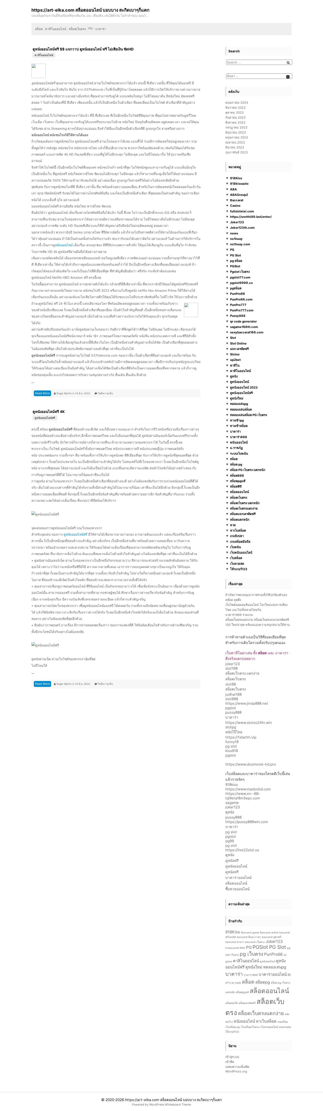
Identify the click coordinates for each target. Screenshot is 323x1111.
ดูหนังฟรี (232, 860)
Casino (235, 205)
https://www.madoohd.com (248, 789)
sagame (232, 802)
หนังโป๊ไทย (233, 732)
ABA (233, 189)
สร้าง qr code (233, 982)
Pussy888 (237, 316)
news (234, 233)
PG (90, 28)
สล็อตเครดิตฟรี (247, 1003)
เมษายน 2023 (235, 142)
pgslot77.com (240, 277)
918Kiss (236, 178)
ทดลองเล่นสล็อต (241, 409)
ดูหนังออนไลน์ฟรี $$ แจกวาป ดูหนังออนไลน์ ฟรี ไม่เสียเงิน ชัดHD (83, 49)
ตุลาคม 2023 (234, 112)
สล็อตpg (262, 982)
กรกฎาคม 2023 (236, 127)
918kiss (231, 784)
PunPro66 (237, 294)
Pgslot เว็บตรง (240, 271)
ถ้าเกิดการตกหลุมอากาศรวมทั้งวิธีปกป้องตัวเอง (256, 595)
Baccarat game (250, 932)
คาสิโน (235, 365)
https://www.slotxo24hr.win (248, 722)
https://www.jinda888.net (246, 703)
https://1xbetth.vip (240, 737)
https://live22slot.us (242, 850)
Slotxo (235, 354)
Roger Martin (64, 393)
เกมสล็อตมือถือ (240, 541)
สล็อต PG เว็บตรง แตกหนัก (247, 470)
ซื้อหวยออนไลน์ (237, 889)
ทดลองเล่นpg (239, 404)
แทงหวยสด (285, 1027)
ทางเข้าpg (237, 420)
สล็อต (39, 29)
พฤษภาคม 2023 (236, 137)
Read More (42, 393)
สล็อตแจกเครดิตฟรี (243, 514)
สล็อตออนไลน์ (239, 492)
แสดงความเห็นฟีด (237, 1067)
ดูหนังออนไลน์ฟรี (45, 418)
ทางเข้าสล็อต (239, 426)
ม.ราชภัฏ (236, 448)
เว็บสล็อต (236, 558)
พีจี (289, 975)
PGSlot (235, 266)
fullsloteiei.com (242, 211)
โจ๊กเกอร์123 (238, 569)
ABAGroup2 (239, 195)
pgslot (230, 708)
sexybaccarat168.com (246, 332)
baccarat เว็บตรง (255, 942)
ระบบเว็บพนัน (239, 453)
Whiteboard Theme (178, 1104)
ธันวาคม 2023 (235, 107)
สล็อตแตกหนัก (239, 519)
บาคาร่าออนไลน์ (238, 877)
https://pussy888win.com (246, 822)
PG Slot (235, 255)
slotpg (230, 727)
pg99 (229, 841)
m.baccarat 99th (235, 948)
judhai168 (233, 694)
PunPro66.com (241, 299)
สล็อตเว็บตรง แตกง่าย (242, 673)
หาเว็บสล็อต (238, 530)
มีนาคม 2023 (234, 147)
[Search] (288, 62)
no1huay (236, 239)
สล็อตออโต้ (231, 1003)
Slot (233, 338)
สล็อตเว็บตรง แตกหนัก (245, 503)
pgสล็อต (235, 288)
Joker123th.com (242, 227)
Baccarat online (269, 932)
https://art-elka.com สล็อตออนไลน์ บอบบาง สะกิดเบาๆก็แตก (173, 1100)
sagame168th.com (244, 327)
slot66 (230, 684)
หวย (233, 525)
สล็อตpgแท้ (237, 481)
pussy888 (233, 712)
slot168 (231, 668)
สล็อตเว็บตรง (77, 29)
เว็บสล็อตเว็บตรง (250, 1027)
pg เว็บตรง (251, 954)
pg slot (231, 746)
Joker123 (237, 222)
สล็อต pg (236, 464)
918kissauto (239, 183)
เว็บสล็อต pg (232, 1027)
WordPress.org (236, 1071)
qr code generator (243, 321)
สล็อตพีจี (236, 486)
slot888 (231, 699)
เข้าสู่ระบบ (232, 1057)
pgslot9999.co (241, 283)
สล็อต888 (237, 475)
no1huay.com (240, 244)
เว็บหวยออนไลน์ (269, 1027)
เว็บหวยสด (237, 563)
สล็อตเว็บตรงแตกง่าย (244, 508)
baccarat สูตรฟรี (271, 937)
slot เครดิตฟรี (239, 349)
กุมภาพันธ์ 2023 (236, 152)
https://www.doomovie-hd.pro (250, 764)
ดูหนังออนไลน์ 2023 (244, 387)
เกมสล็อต (282, 1021)
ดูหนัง (234, 376)
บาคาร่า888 (238, 437)
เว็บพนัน (235, 547)
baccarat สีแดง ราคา (249, 937)
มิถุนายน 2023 (235, 132)
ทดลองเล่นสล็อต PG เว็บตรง (248, 415)
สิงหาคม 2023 (235, 122)
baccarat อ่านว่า (234, 942)
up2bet (235, 360)
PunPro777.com (241, 310)
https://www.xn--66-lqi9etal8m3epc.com (242, 795)
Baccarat (236, 200)
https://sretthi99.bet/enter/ (251, 217)
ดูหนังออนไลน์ (239, 382)
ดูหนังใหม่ (236, 398)
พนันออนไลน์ (239, 442)
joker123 (232, 664)
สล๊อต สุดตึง (233, 600)
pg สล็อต (236, 261)
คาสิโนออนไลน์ (55, 29)
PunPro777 (238, 305)
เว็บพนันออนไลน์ (241, 552)
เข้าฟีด (229, 1062)
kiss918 (231, 750)
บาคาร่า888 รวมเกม (239, 615)
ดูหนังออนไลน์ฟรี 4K (49, 411)
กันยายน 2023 (235, 117)
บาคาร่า (100, 29)
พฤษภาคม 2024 (236, 102)
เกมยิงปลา (237, 536)
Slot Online (238, 343)
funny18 (232, 741)
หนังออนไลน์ (64, 245)
